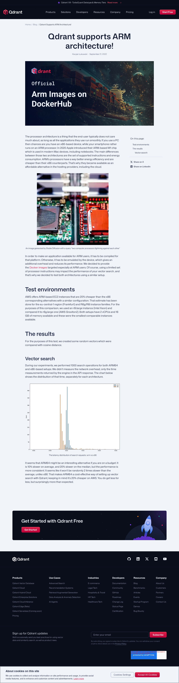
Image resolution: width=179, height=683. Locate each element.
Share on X (139, 162)
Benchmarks (139, 588)
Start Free (167, 12)
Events (137, 597)
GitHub (115, 592)
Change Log (117, 601)
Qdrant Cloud (18, 588)
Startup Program (141, 601)
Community (117, 588)
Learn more (79, 678)
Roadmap (116, 597)
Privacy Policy (120, 643)
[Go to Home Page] (20, 558)
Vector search (141, 152)
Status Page (117, 606)
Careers (159, 597)
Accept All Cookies (147, 674)
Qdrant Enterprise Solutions (24, 597)
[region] (89, 674)
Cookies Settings (122, 674)
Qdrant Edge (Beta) (21, 606)
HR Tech (91, 597)
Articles (137, 592)
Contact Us (161, 601)
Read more (112, 2)
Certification (117, 611)
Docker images (38, 267)
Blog (35, 24)
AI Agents (53, 601)
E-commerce (94, 583)
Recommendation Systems (61, 588)
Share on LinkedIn (142, 166)
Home (28, 24)
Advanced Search (57, 583)
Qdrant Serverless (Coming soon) (27, 611)
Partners (159, 592)
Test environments (141, 144)
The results (138, 148)
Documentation (119, 583)
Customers (161, 588)
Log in (152, 12)
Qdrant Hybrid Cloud (21, 592)
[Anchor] (21, 289)
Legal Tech (92, 588)
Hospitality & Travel (96, 592)
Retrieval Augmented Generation (63, 592)
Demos (137, 606)
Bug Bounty (139, 611)
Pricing (129, 12)
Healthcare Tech (95, 601)
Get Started (30, 529)
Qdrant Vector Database (23, 583)
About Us (160, 583)
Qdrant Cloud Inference (22, 601)
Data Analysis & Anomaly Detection (65, 597)
